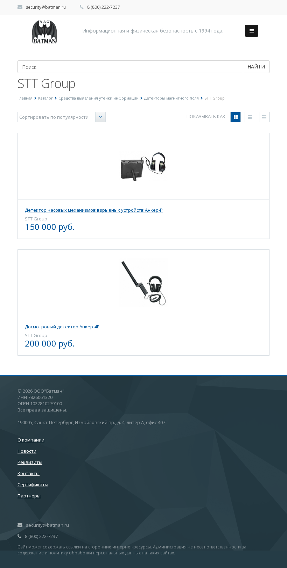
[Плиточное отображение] (235, 117)
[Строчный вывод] (250, 117)
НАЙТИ (256, 66)
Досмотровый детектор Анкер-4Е (62, 326)
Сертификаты (33, 484)
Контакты (29, 473)
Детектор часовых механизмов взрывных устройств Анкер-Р (94, 210)
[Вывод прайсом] (264, 117)
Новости (27, 451)
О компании (31, 440)
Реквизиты (30, 462)
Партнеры (29, 496)
